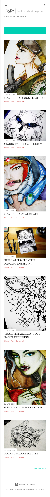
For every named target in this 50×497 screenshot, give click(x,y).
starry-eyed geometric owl (24, 144)
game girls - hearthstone (23, 407)
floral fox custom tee (21, 453)
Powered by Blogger (27, 484)
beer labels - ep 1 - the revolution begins (19, 261)
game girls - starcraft (21, 214)
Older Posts (40, 468)
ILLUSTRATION (11, 17)
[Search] (44, 4)
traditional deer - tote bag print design (22, 335)
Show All (38, 30)
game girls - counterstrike (24, 98)
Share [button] (6, 102)
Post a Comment (17, 102)
